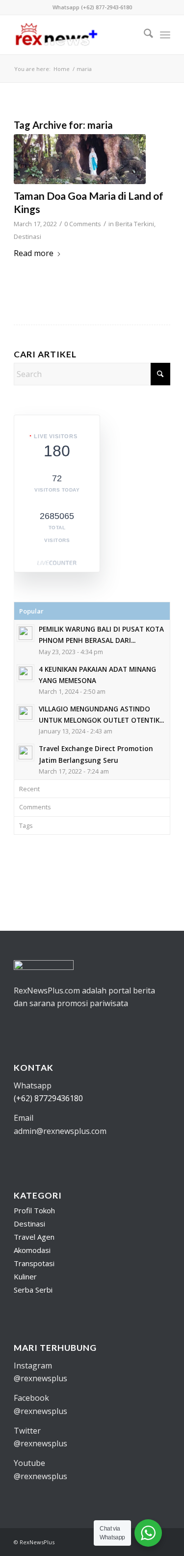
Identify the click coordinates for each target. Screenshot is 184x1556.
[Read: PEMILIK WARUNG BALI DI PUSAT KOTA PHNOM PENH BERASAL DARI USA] (25, 633)
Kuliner (25, 1276)
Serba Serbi (33, 1290)
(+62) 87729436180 (48, 1098)
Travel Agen (34, 1237)
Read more (33, 253)
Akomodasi (32, 1250)
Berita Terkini (134, 223)
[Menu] (165, 35)
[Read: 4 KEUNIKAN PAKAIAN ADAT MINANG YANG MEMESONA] (25, 673)
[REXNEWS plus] (76, 34)
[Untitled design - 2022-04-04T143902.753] (80, 159)
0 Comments (82, 223)
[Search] (143, 34)
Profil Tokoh (34, 1210)
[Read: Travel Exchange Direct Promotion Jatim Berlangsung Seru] (25, 752)
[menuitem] (143, 34)
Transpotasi (34, 1263)
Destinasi (27, 236)
